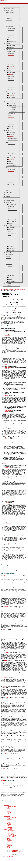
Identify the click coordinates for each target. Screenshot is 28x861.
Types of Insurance (6, 24)
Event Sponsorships (11, 273)
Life (8, 813)
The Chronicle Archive (9, 14)
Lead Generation (11, 128)
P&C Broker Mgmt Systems (12, 126)
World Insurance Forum (9, 254)
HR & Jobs (9, 828)
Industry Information (11, 817)
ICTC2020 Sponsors (11, 248)
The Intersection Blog (11, 113)
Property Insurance (9, 49)
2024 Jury (7, 194)
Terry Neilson (7, 467)
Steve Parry (7, 438)
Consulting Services (11, 281)
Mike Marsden (8, 523)
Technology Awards (6, 186)
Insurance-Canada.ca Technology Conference (15, 289)
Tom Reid (6, 411)
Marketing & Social (11, 824)
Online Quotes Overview (12, 37)
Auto (8, 807)
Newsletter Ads (10, 277)
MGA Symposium (8, 258)
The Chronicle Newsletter (10, 10)
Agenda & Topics (11, 229)
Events (4, 198)
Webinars (9, 839)
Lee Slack (7, 395)
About (4, 262)
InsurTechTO (8, 256)
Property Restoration (11, 89)
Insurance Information (9, 101)
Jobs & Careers (10, 39)
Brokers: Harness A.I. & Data (12, 219)
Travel (8, 809)
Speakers (9, 231)
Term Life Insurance (11, 97)
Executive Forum (8, 202)
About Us (9, 841)
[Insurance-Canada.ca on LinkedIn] (14, 851)
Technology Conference (12, 831)
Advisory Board (10, 269)
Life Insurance (8, 91)
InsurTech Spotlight (6, 16)
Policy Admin (10, 820)
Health (8, 811)
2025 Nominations (8, 190)
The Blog (11, 835)
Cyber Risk (9, 827)
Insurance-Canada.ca (9, 264)
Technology (7, 167)
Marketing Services (9, 271)
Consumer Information (9, 26)
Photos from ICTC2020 (12, 242)
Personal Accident (11, 80)
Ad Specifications (8, 283)
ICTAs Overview (8, 188)
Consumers (6, 805)
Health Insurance (8, 70)
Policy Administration (9, 130)
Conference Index (11, 250)
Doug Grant (10, 561)
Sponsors (9, 235)
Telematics (7, 151)
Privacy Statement (8, 285)
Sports (8, 814)
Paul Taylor (7, 502)
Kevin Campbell (8, 410)
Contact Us (9, 845)
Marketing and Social (9, 155)
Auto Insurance (8, 43)
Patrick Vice (6, 331)
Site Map (9, 847)
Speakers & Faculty (11, 246)
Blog (3, 22)
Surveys (9, 115)
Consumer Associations (12, 41)
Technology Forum (9, 225)
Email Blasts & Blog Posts (12, 275)
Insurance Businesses (6, 99)
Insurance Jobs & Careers (12, 184)
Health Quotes (10, 78)
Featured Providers (11, 35)
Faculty (9, 208)
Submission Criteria (9, 20)
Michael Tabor (7, 543)
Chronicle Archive (14, 111)
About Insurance (11, 30)
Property (8, 808)
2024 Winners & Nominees (10, 192)
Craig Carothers (8, 367)
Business (9, 812)
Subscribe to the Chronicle (10, 12)
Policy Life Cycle (11, 134)
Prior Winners (8, 196)
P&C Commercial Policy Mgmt (13, 140)
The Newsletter (12, 836)
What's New (9, 840)
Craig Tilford (7, 335)
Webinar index (10, 223)
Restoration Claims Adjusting (12, 217)
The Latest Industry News (10, 8)
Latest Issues (13, 109)
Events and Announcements (10, 200)
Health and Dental (11, 76)
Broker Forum (10, 833)
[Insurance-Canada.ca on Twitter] (14, 850)
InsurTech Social (8, 252)
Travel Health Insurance (12, 68)
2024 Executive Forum (12, 204)
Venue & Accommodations (12, 210)
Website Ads (10, 279)
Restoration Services (11, 149)
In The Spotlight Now (9, 18)
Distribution (9, 819)
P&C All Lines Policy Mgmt (12, 138)
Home (2, 289)
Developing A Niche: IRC (12, 221)
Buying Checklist (11, 47)
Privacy (8, 846)
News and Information (11, 28)
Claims (7, 142)
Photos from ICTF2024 (12, 233)
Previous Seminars (16, 802)
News (4, 6)
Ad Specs (9, 844)
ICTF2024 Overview (11, 227)
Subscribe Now (13, 107)
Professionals (7, 816)
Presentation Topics (11, 206)
